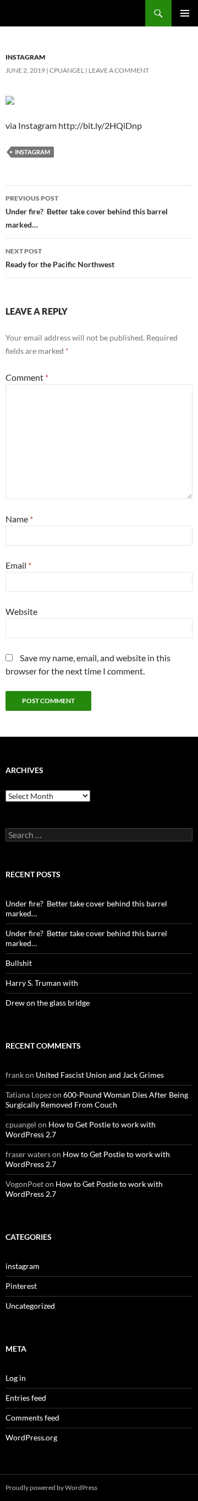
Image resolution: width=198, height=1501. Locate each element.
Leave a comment (119, 70)
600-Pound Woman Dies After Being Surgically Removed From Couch (97, 1099)
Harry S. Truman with (42, 982)
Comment (27, 377)
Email (18, 565)
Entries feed (26, 1397)
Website (21, 611)
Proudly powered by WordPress (51, 1487)
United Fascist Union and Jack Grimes (100, 1074)
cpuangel (67, 70)
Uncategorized (30, 1305)
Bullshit (19, 963)
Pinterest (21, 1286)
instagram (25, 57)
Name (19, 519)
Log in (16, 1378)
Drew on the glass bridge (48, 1002)
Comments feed (32, 1417)
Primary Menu (185, 13)
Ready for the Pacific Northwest (60, 258)
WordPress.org (31, 1437)
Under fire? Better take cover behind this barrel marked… (87, 211)
